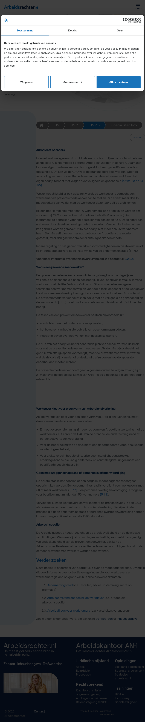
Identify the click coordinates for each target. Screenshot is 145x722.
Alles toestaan (118, 81)
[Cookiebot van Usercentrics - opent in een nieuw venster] (125, 20)
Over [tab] (120, 30)
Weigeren (26, 81)
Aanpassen (70, 81)
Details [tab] (72, 30)
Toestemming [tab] (25, 30)
